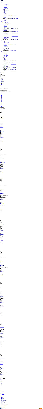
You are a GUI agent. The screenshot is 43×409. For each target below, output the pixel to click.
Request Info (13, 28)
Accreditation (5, 52)
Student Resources (5, 14)
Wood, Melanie (2, 306)
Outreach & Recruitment (6, 68)
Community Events (13, 18)
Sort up (1, 113)
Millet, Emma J (2, 327)
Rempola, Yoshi (2, 131)
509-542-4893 (1, 230)
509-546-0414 (1, 168)
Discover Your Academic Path (5, 22)
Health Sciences (5, 26)
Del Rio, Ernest (2, 275)
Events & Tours (16, 18)
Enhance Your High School (6, 5)
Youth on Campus (5, 56)
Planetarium (5, 59)
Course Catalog (5, 11)
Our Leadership (5, 54)
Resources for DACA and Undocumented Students (8, 62)
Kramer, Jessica (2, 265)
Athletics (4, 41)
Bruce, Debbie (2, 203)
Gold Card (5, 32)
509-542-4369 (1, 240)
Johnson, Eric (2, 368)
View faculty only (2, 107)
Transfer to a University (5, 38)
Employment (3, 400)
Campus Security (3, 402)
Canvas (2, 80)
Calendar (4, 58)
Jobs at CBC (5, 20)
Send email (1, 150)
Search (1, 75)
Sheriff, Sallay (2, 337)
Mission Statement (5, 53)
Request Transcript (14, 15)
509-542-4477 (1, 199)
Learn (1, 21)
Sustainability (5, 70)
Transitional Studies (5, 29)
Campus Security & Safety (6, 48)
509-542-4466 (1, 302)
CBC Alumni (5, 65)
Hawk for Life (4, 16)
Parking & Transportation (6, 49)
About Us (5, 61)
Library (4, 12)
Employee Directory (5, 19)
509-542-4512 (1, 343)
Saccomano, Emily (2, 162)
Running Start (5, 35)
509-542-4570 (1, 333)
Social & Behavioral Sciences (6, 27)
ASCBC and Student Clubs (6, 42)
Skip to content (1, 0)
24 (1, 383)
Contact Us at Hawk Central (6, 4)
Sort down (3, 113)
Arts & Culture (4, 57)
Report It (3, 84)
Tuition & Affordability (6, 8)
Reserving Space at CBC (6, 55)
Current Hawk (4, 9)
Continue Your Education (5, 30)
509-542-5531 (1, 364)
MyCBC (12, 15)
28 (1, 385)
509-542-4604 (1, 209)
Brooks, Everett (2, 172)
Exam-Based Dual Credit (6, 34)
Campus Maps (2, 401)
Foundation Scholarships (6, 66)
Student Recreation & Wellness (6, 43)
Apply (4, 3)
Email (2, 82)
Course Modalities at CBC (6, 37)
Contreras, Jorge (2, 121)
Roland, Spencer (2, 296)
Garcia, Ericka (2, 193)
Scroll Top (1, 390)
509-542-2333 (1, 127)
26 (1, 384)
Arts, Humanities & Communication (7, 23)
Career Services (5, 45)
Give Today (5, 17)
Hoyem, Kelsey (2, 224)
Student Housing (5, 7)
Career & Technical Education (6, 24)
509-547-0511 (3, 394)
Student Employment (6, 13)
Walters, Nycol (2, 234)
